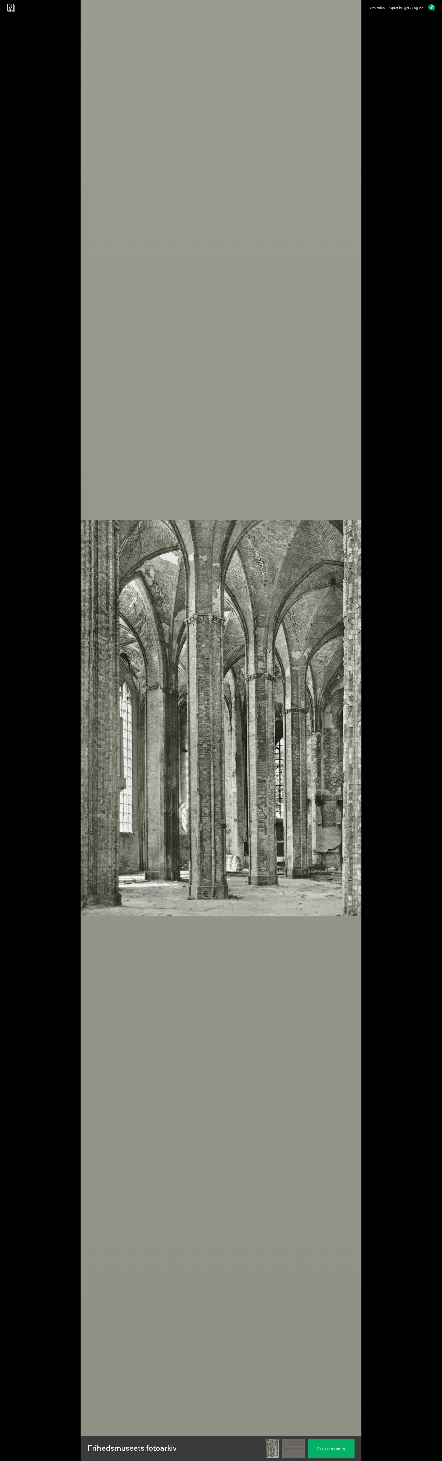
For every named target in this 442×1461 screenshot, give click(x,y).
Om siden (377, 8)
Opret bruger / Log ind (406, 8)
